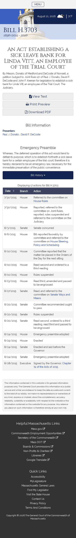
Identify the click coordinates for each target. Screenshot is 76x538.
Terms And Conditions (38, 507)
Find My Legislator (38, 490)
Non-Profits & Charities (37, 451)
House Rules (41, 201)
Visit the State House (38, 494)
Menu (39, 4)
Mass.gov (37, 428)
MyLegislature (38, 481)
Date (8, 191)
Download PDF (39, 112)
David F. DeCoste (30, 134)
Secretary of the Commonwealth (37, 437)
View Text (39, 96)
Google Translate (37, 459)
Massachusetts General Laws (38, 485)
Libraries (37, 455)
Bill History (37, 175)
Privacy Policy (38, 503)
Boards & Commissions (37, 446)
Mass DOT (37, 442)
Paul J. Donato (11, 134)
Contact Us (38, 498)
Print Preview (39, 104)
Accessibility (38, 476)
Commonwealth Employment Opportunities (36, 433)
